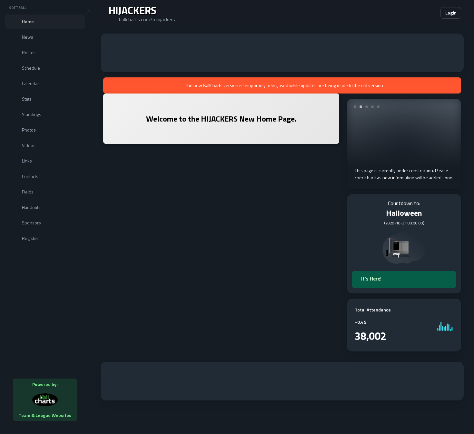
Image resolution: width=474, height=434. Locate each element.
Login (451, 12)
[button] (416, 12)
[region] (45, 217)
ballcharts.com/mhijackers (147, 19)
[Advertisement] (282, 52)
